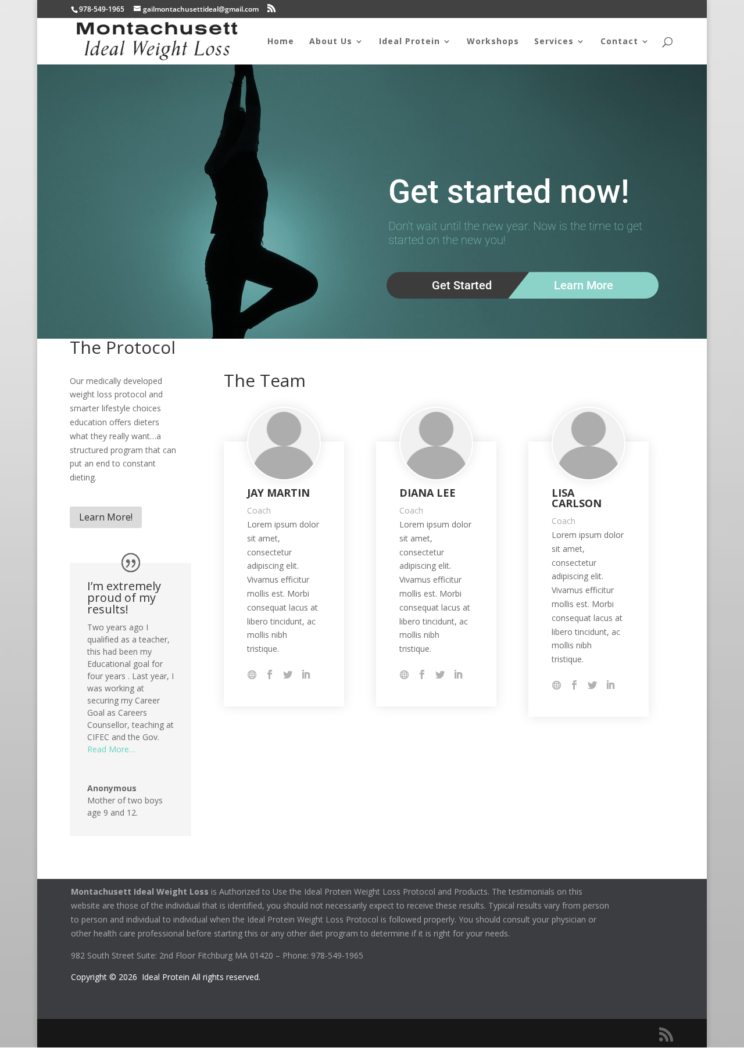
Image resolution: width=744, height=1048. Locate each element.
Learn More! (106, 517)
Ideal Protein (409, 41)
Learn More (583, 285)
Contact (619, 41)
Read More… (111, 749)
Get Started (462, 285)
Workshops (493, 41)
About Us (330, 41)
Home (280, 41)
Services (554, 41)
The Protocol (123, 347)
